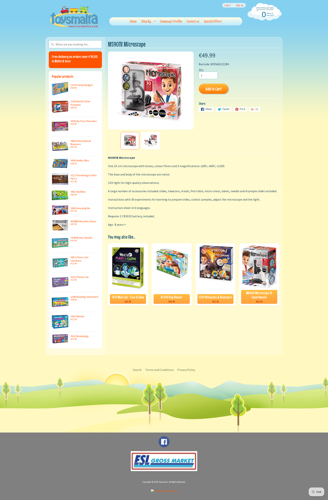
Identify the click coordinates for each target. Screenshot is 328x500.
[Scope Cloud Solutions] (164, 491)
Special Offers (213, 21)
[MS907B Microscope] (129, 140)
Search (137, 370)
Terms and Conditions (159, 370)
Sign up (240, 5)
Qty (201, 70)
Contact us (193, 21)
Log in (227, 5)
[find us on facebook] (164, 445)
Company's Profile (171, 21)
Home (133, 21)
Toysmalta (163, 482)
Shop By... (146, 21)
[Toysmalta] (74, 16)
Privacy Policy (186, 370)
